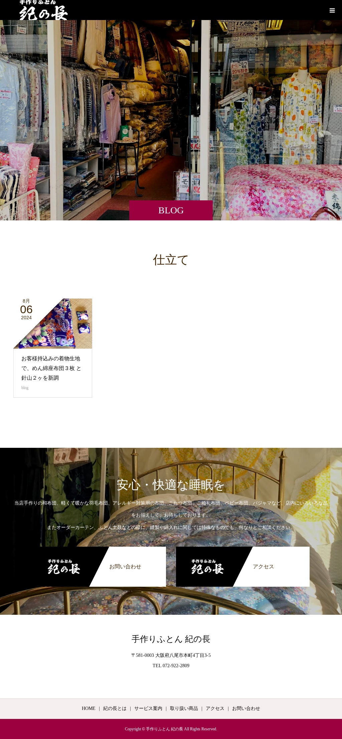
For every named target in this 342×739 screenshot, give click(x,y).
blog (24, 387)
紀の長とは (115, 708)
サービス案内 (148, 708)
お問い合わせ (246, 708)
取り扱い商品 (184, 708)
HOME (89, 708)
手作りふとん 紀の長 (171, 638)
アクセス (215, 708)
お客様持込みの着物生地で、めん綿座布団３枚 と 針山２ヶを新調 (51, 368)
